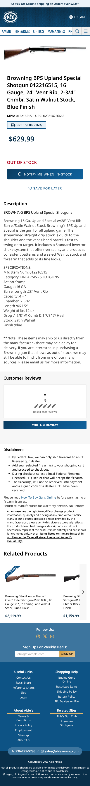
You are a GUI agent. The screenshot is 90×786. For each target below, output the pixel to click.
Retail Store (23, 683)
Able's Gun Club (67, 716)
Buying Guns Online (66, 679)
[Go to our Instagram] (52, 636)
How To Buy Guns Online (38, 497)
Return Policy (66, 696)
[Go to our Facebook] (38, 636)
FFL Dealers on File (67, 701)
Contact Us (23, 677)
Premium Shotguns (66, 723)
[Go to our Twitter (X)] (45, 636)
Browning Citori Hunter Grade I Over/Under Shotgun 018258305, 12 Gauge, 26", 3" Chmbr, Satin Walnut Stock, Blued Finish (28, 602)
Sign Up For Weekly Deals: (45, 647)
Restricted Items (66, 686)
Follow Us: (45, 629)
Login (23, 697)
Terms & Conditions (23, 718)
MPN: (11, 116)
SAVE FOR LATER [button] (47, 188)
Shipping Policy (67, 691)
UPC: (39, 116)
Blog (23, 693)
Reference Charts (23, 688)
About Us (23, 740)
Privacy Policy (23, 725)
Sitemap (23, 735)
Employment (23, 730)
